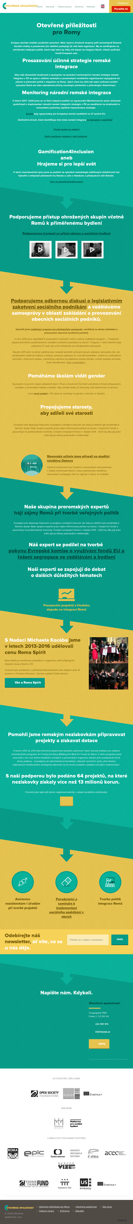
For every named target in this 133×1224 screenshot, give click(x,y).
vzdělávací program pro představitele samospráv (56, 329)
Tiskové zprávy (65, 6)
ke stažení (74, 129)
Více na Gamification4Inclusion (66, 181)
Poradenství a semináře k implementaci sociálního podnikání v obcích (66, 908)
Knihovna (79, 6)
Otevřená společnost (86, 1206)
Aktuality (91, 6)
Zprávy (29, 113)
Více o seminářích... (76, 362)
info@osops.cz (102, 1031)
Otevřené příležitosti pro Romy (54, 1206)
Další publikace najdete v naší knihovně (66, 136)
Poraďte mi (121, 8)
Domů (40, 6)
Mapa (101, 1043)
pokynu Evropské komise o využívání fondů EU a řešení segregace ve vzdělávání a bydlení (66, 554)
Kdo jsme (50, 6)
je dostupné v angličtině (100, 119)
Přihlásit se (123, 3)
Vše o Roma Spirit (27, 683)
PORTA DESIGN (122, 1220)
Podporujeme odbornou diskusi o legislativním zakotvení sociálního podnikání (66, 304)
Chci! (120, 939)
